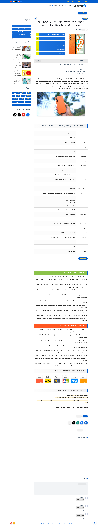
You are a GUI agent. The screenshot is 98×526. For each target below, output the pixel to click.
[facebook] (21, 1)
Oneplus (28, 95)
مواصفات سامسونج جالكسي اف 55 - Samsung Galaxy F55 (72, 64)
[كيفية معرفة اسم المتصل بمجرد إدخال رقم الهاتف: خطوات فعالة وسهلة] (26, 48)
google (28, 98)
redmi (28, 101)
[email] (11, 1)
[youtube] (19, 1)
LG (13, 92)
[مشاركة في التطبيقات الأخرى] (69, 422)
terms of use (66, 1)
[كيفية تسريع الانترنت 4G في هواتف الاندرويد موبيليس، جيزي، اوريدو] (26, 65)
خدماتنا (85, 1)
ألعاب (69, 5)
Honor (23, 92)
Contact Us (80, 1)
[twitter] (19, 114)
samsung (85, 18)
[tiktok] (16, 1)
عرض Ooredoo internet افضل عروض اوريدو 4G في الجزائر (16, 74)
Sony (18, 95)
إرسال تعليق (82, 484)
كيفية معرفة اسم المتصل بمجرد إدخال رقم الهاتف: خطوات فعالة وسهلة (16, 49)
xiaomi (28, 104)
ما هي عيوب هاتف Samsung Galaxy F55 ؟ (76, 69)
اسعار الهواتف (21, 37)
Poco (23, 95)
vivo (15, 101)
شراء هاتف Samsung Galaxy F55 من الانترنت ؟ (75, 71)
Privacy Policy (74, 1)
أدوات (49, 5)
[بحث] (11, 6)
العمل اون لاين (21, 34)
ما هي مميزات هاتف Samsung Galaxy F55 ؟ (76, 67)
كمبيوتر (55, 5)
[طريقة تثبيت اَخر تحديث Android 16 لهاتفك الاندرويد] (26, 81)
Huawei (18, 92)
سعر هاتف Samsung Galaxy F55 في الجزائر (76, 73)
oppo (22, 98)
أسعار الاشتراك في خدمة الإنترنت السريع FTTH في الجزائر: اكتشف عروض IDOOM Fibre (16, 57)
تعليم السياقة (21, 31)
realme (15, 98)
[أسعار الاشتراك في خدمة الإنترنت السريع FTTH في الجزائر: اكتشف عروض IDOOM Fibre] (26, 56)
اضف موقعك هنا (21, 26)
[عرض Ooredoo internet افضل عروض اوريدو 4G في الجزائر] (26, 73)
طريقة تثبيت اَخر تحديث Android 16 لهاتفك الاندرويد (17, 82)
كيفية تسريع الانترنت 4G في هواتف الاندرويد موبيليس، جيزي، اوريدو (17, 65)
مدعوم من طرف (23, 24)
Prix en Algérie (21, 28)
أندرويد (65, 5)
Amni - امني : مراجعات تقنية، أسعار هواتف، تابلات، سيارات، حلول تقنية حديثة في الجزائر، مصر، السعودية (53, 523)
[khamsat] (14, 1)
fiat (13, 95)
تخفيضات (60, 5)
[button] (81, 422)
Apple (29, 92)
